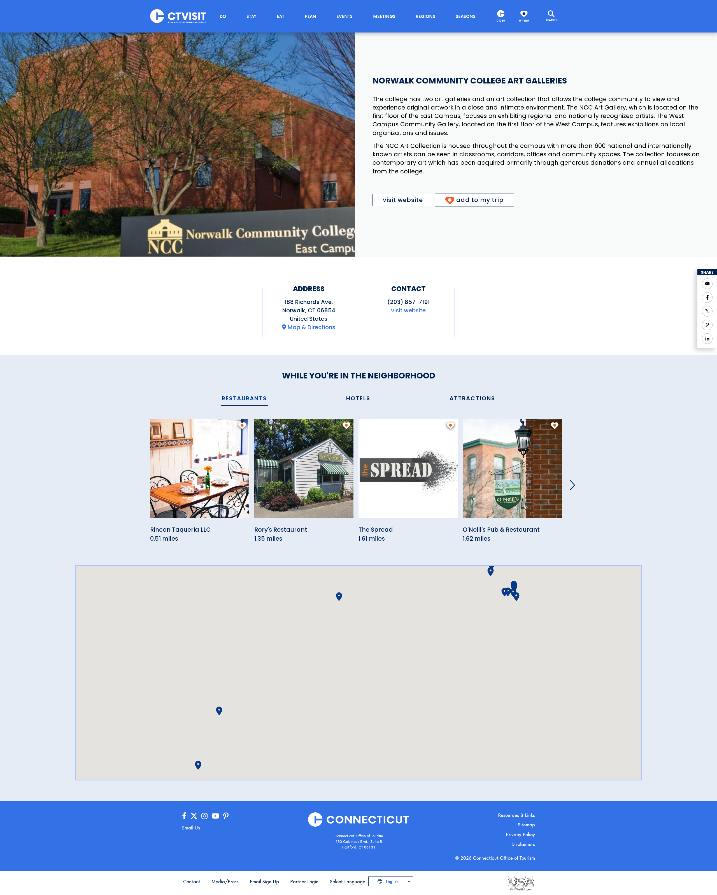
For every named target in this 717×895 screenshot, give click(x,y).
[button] (339, 596)
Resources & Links (516, 815)
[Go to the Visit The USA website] (520, 883)
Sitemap (526, 824)
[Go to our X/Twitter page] (193, 816)
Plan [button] (310, 16)
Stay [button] (251, 16)
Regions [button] (425, 16)
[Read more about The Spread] (408, 472)
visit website (403, 200)
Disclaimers (523, 844)
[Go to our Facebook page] (184, 816)
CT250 (501, 20)
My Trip (524, 20)
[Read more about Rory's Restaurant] (303, 472)
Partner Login (304, 881)
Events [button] (344, 16)
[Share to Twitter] (707, 311)
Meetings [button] (384, 16)
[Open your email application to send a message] (707, 283)
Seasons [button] (466, 16)
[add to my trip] (242, 425)
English (391, 881)
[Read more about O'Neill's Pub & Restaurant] (512, 472)
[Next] (572, 485)
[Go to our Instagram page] (204, 816)
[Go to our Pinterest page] (226, 816)
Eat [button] (280, 16)
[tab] (244, 399)
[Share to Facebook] (707, 297)
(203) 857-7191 (408, 302)
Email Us (191, 827)
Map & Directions (311, 327)
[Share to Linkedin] (707, 338)
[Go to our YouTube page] (215, 816)
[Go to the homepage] (178, 16)
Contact (191, 881)
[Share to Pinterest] (707, 325)
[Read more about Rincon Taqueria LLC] (199, 472)
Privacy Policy (520, 834)
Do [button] (223, 16)
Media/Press (225, 881)
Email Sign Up (264, 881)
